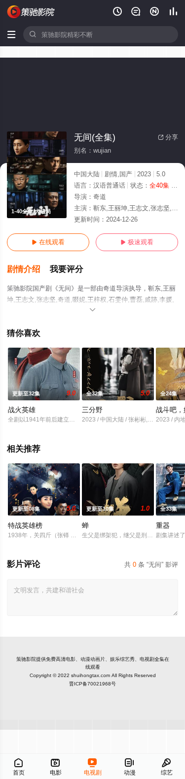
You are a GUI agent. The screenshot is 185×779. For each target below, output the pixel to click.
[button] (28, 269)
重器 (163, 525)
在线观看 (48, 242)
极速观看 (136, 242)
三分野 (92, 410)
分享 (168, 137)
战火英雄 (22, 410)
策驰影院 (26, 659)
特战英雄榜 (25, 525)
